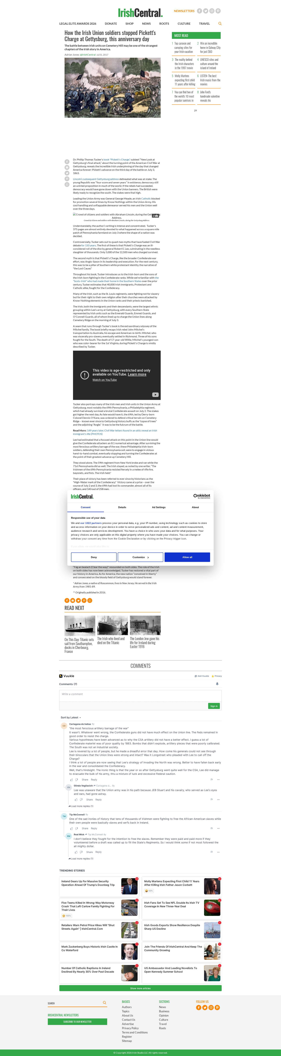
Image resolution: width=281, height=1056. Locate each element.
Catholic (146, 198)
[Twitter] (205, 10)
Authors (127, 1007)
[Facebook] (199, 10)
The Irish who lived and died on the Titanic (111, 640)
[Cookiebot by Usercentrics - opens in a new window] (196, 496)
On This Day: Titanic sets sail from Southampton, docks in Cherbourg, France (79, 645)
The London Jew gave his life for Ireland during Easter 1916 (144, 642)
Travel (163, 1024)
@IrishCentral (88, 54)
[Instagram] (211, 10)
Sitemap (127, 1041)
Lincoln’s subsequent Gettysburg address (96, 178)
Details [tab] (122, 507)
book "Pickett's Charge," (117, 159)
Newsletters (184, 11)
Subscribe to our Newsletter (77, 1021)
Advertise (128, 1024)
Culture (163, 1019)
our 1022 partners (91, 522)
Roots (162, 1028)
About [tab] (195, 507)
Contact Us (128, 1019)
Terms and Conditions (135, 1032)
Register (127, 1036)
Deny (94, 557)
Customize (139, 557)
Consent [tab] (86, 507)
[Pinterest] (218, 10)
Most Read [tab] (181, 35)
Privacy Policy (130, 1028)
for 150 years (88, 245)
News (162, 1007)
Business (164, 1011)
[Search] (220, 24)
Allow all (187, 557)
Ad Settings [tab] (159, 507)
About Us (127, 1015)
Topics (125, 1011)
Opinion (163, 1015)
